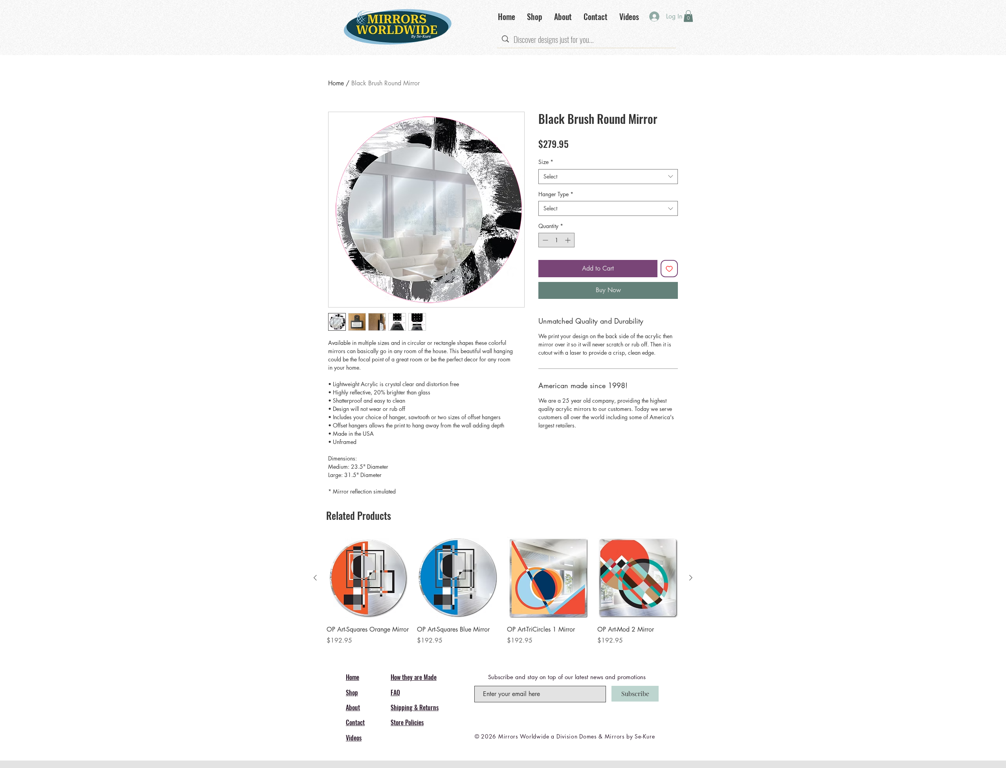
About (353, 707)
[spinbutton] (556, 240)
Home (336, 83)
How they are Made (414, 677)
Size (545, 162)
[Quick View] (368, 578)
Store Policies (407, 722)
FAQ (395, 692)
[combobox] (608, 176)
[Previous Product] (315, 577)
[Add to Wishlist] (669, 268)
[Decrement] (544, 240)
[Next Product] (691, 577)
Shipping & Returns (415, 707)
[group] (503, 595)
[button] (688, 16)
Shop (352, 692)
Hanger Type (555, 194)
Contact (355, 722)
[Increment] (568, 240)
